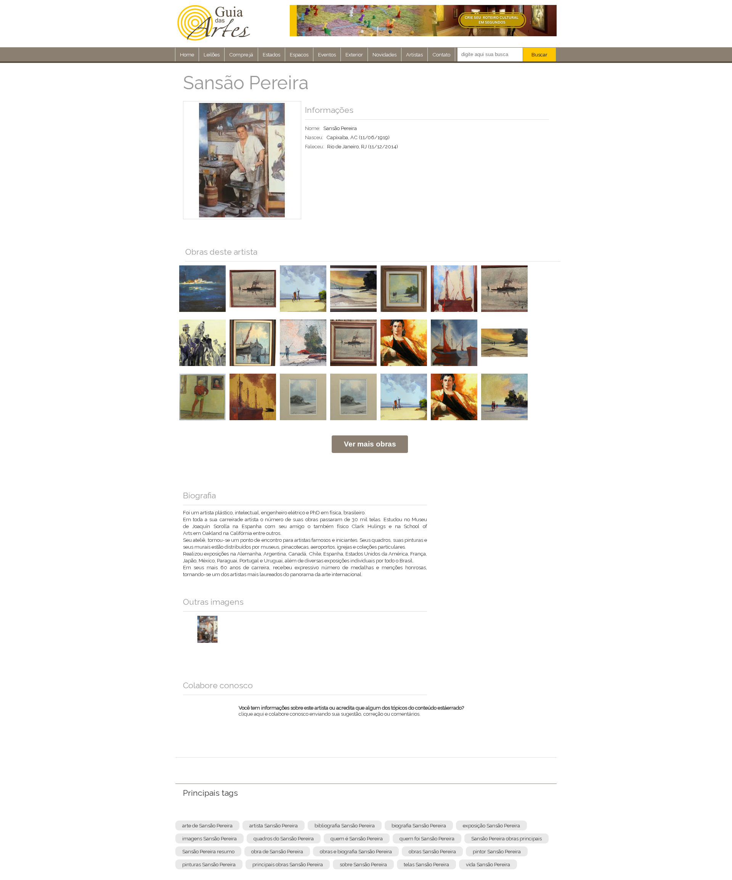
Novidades (384, 54)
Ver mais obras (370, 444)
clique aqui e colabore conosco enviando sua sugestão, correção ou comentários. (351, 716)
